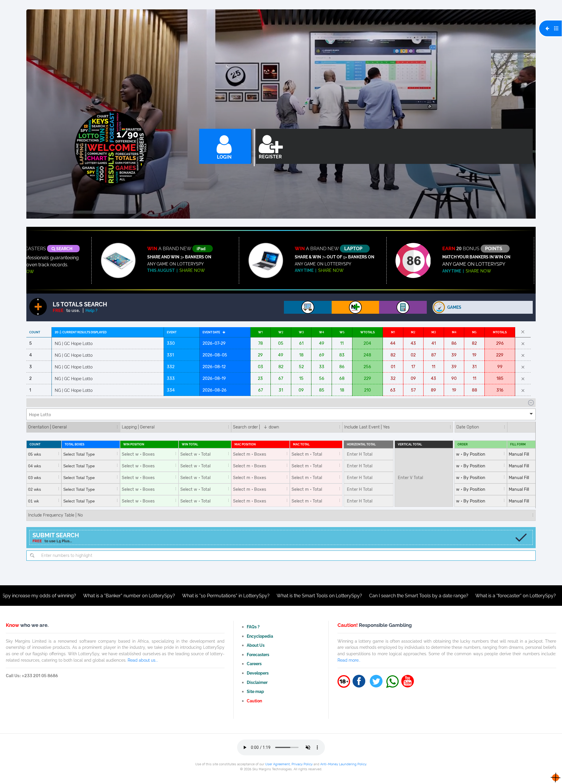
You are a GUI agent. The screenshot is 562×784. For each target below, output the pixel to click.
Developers (258, 672)
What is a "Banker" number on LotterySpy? (87, 595)
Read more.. (348, 660)
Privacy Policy (302, 764)
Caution (254, 700)
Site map (255, 691)
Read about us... (143, 660)
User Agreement (277, 764)
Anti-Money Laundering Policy (343, 764)
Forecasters (258, 654)
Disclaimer (257, 682)
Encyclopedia (260, 636)
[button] (281, 414)
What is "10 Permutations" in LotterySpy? (183, 595)
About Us (256, 645)
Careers (254, 663)
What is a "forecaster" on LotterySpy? (473, 595)
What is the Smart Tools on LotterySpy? (277, 595)
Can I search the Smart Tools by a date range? (376, 595)
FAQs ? (253, 626)
